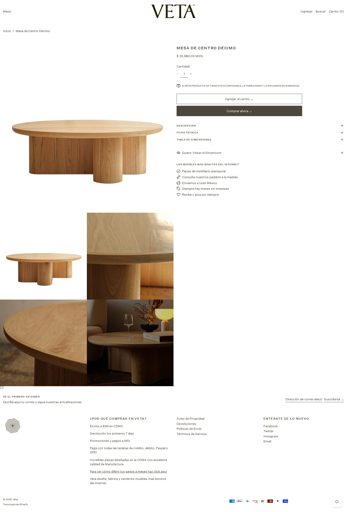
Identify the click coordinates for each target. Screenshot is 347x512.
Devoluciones (186, 424)
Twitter (268, 431)
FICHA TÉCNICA (188, 132)
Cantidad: (183, 66)
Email (267, 441)
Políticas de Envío (189, 429)
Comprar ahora (237, 111)
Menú (7, 11)
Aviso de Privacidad (190, 418)
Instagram (270, 436)
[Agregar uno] (191, 74)
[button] (321, 11)
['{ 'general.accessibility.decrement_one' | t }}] (178, 74)
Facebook (270, 426)
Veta (15, 499)
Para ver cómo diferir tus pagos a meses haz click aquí (128, 471)
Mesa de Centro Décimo (33, 31)
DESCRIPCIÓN (186, 125)
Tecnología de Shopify (15, 504)
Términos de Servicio (192, 434)
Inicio (7, 31)
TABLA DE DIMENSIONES (194, 139)
